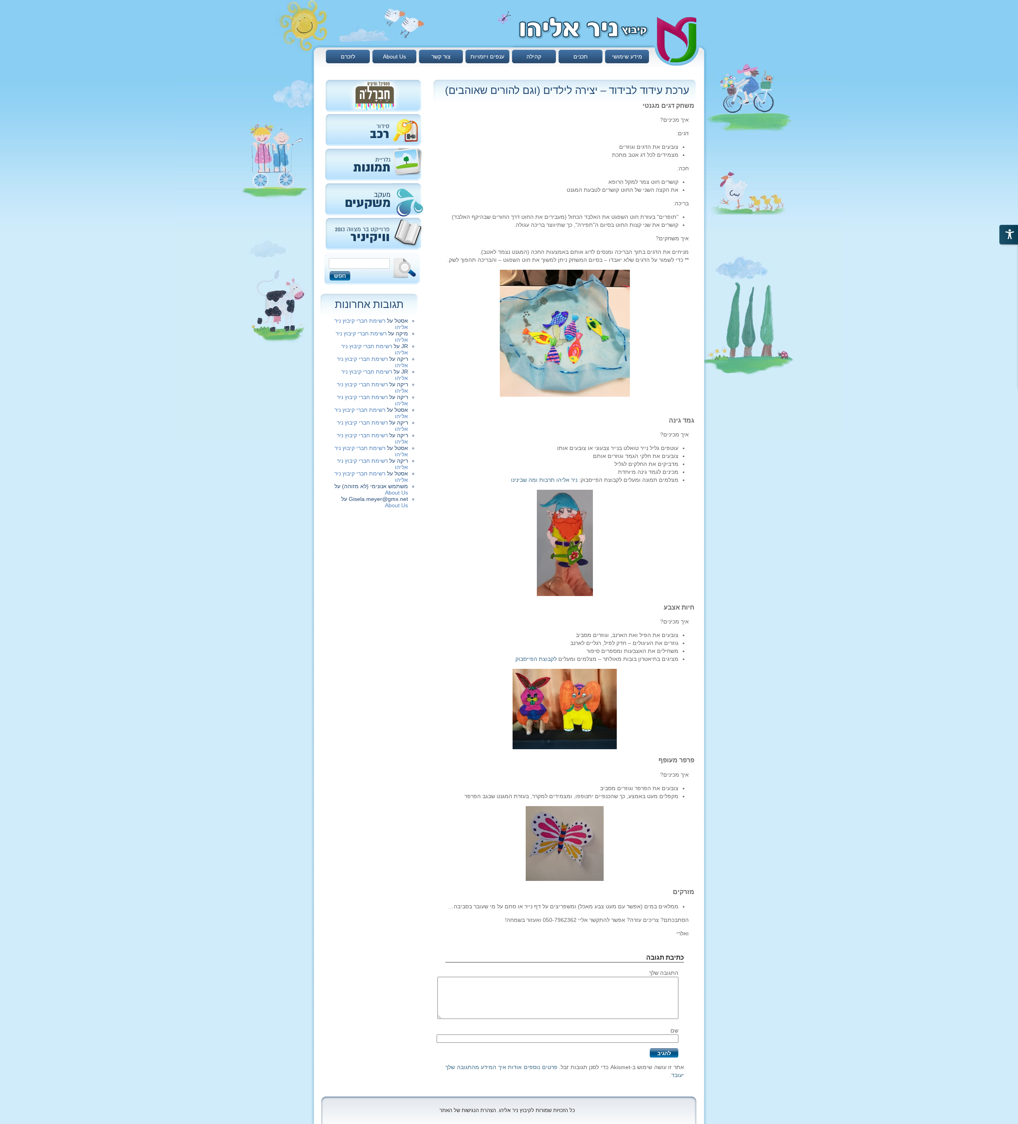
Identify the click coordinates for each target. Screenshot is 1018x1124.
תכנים (580, 56)
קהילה (533, 56)
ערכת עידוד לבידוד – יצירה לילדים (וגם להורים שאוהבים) (567, 90)
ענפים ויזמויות (487, 56)
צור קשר (441, 56)
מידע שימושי (627, 56)
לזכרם (348, 56)
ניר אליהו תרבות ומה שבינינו (544, 480)
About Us (394, 56)
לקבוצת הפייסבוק (536, 659)
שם (674, 1030)
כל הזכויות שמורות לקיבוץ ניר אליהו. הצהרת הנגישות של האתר (507, 1110)
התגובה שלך (663, 973)
